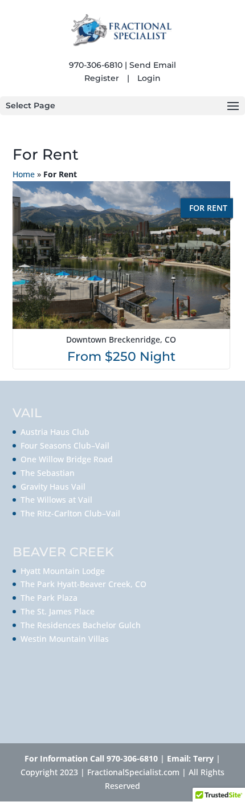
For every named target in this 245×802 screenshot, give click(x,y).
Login (149, 78)
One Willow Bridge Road (67, 459)
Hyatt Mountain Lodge (63, 570)
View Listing (123, 275)
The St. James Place (58, 611)
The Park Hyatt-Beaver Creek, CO (83, 584)
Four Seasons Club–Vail (65, 445)
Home (24, 174)
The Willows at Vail (56, 499)
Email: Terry (191, 758)
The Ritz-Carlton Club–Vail (70, 513)
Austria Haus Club (55, 431)
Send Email (152, 65)
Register (101, 78)
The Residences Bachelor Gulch (81, 625)
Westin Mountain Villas (65, 638)
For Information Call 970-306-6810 (91, 758)
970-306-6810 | (98, 65)
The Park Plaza (49, 597)
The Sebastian (48, 472)
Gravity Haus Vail (53, 486)
